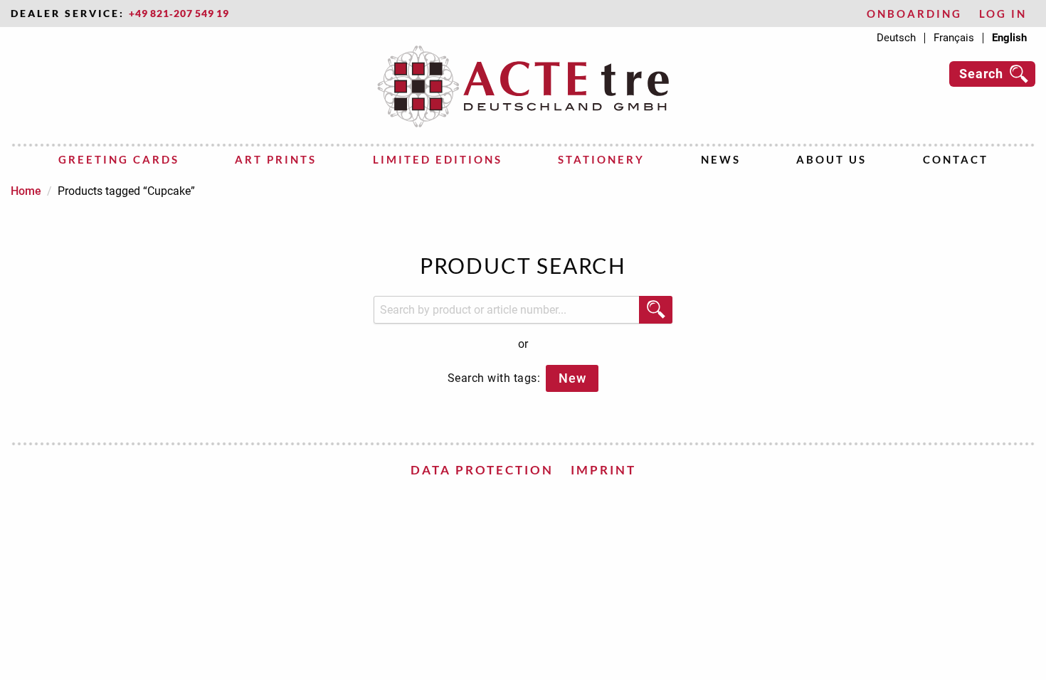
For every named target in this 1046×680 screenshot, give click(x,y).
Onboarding (914, 14)
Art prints (276, 159)
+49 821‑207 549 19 (179, 13)
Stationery (601, 159)
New (572, 378)
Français (954, 38)
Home (26, 191)
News (721, 159)
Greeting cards (118, 159)
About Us (831, 159)
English (1009, 38)
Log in (1003, 14)
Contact (955, 159)
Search (981, 73)
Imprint (603, 469)
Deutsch (896, 38)
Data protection (482, 469)
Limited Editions (437, 159)
